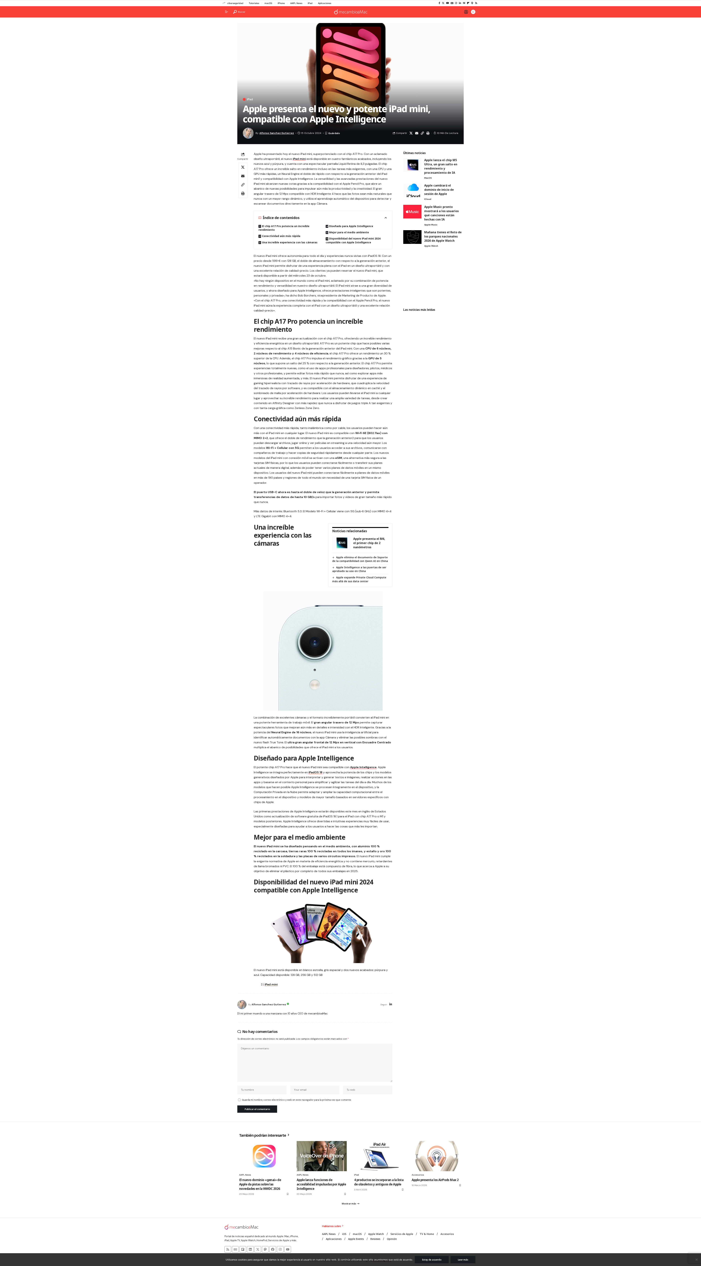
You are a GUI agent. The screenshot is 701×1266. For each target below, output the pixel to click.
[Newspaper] (235, 1249)
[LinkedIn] (460, 3)
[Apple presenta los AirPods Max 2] (437, 1156)
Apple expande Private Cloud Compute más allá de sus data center (359, 579)
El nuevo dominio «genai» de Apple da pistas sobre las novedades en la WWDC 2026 (260, 1184)
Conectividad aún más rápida (281, 236)
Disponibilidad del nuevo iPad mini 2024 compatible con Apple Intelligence (353, 240)
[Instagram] (456, 3)
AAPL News (296, 3)
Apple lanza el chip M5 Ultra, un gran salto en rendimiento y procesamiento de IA (440, 166)
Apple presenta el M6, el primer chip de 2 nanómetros (369, 543)
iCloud (427, 199)
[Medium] (464, 3)
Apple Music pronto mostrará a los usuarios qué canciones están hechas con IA (441, 213)
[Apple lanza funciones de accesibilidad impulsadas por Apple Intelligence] (322, 1156)
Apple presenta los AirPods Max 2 (435, 1180)
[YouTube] (447, 3)
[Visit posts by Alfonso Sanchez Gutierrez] (241, 1004)
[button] (239, 12)
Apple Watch (431, 245)
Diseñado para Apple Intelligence (351, 226)
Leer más (463, 1259)
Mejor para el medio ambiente (349, 232)
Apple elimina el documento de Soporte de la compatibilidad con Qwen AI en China (360, 559)
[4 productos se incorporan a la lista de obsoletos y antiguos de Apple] (379, 1156)
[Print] (427, 133)
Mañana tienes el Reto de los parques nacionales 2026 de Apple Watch (443, 236)
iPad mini (299, 159)
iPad (310, 3)
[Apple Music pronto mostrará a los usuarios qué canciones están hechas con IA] (412, 211)
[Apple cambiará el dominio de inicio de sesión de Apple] (412, 190)
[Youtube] (287, 1249)
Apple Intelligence (363, 767)
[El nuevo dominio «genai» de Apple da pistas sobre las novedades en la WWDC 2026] (264, 1156)
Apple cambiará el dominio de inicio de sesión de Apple (439, 189)
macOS (268, 3)
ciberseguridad (235, 3)
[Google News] (452, 3)
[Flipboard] (468, 3)
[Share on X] (410, 133)
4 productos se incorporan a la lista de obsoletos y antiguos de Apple (378, 1182)
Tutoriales (254, 3)
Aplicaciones (324, 3)
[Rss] (476, 3)
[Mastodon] (265, 1249)
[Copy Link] (422, 133)
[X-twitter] (257, 1249)
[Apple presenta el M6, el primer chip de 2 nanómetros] (341, 543)
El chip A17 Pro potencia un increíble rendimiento (283, 227)
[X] (443, 3)
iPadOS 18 (315, 772)
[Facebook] (439, 3)
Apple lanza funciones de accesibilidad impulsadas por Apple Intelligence (321, 1184)
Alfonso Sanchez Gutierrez (276, 133)
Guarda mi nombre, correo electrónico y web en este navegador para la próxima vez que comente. (296, 1099)
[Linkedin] (250, 1249)
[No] (696, 1259)
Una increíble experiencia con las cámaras (289, 242)
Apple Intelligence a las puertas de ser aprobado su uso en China (359, 569)
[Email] (416, 133)
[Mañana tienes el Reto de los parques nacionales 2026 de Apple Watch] (412, 237)
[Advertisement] (433, 278)
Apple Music (430, 224)
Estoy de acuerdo (431, 1259)
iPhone (281, 3)
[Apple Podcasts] (472, 3)
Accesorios (418, 1174)
